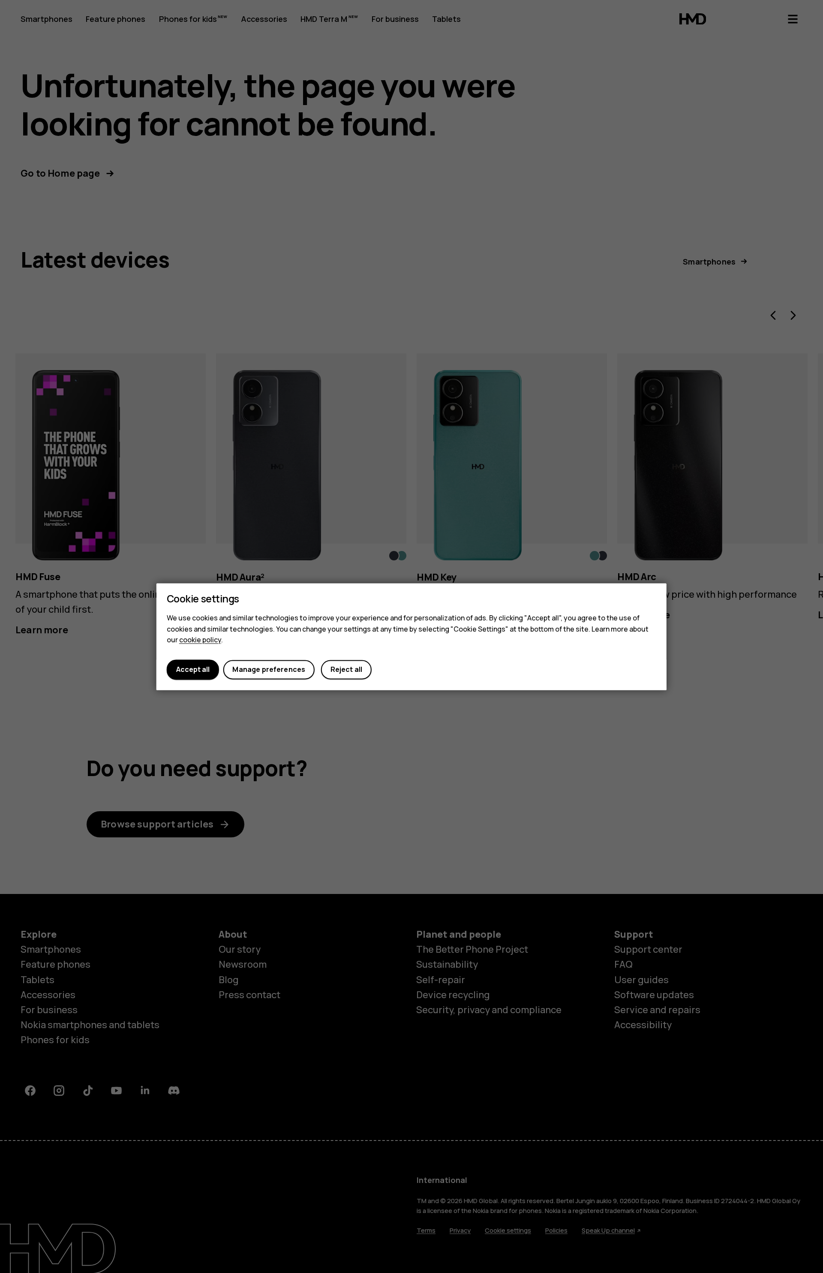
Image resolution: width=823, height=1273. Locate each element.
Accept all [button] (193, 669)
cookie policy (200, 640)
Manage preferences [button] (268, 669)
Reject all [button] (346, 669)
